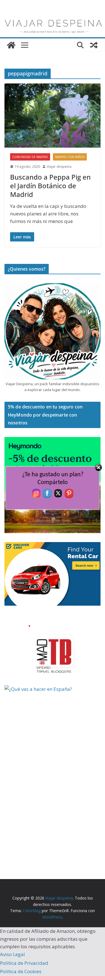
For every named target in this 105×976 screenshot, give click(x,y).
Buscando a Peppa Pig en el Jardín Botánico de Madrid (50, 185)
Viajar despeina (59, 166)
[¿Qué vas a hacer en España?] (46, 689)
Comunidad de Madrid (30, 157)
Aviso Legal (12, 954)
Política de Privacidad (24, 963)
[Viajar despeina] (52, 17)
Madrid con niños (70, 157)
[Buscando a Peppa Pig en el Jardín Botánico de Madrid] (52, 115)
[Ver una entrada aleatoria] (94, 45)
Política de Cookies (20, 971)
